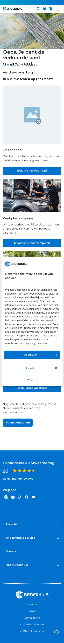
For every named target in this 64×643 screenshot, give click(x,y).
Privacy (32, 610)
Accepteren (30, 354)
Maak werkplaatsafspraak (32, 243)
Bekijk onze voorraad (32, 170)
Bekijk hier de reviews (18, 478)
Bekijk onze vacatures (32, 388)
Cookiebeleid (32, 617)
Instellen (30, 368)
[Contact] (56, 631)
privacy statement (37, 343)
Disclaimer (32, 604)
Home (6, 65)
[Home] (18, 9)
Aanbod (17, 65)
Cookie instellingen (32, 624)
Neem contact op (17, 422)
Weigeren (32, 378)
